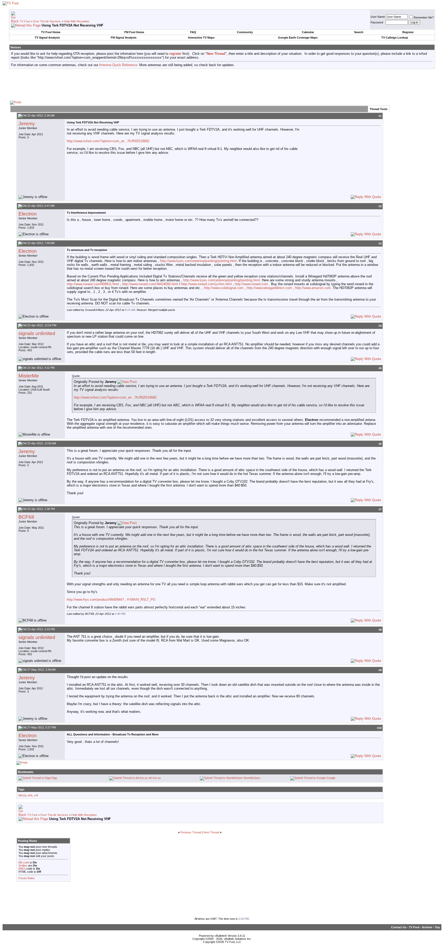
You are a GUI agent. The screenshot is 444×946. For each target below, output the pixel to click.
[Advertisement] (222, 84)
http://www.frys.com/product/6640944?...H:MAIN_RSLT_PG (111, 599)
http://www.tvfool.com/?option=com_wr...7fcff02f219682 (108, 141)
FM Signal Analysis (123, 37)
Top (437, 927)
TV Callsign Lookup (394, 37)
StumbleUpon (252, 777)
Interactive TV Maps (201, 37)
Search (358, 32)
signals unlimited (36, 333)
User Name (378, 16)
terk (30, 795)
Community (245, 32)
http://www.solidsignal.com (224, 288)
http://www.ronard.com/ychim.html (206, 284)
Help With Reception (76, 21)
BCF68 (26, 517)
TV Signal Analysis (47, 37)
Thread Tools (378, 109)
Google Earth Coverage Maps (298, 37)
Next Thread (211, 832)
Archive (427, 927)
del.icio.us (155, 777)
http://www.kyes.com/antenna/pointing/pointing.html (198, 261)
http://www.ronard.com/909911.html (93, 284)
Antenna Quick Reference (118, 65)
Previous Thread (190, 832)
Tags (21, 789)
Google (330, 777)
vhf (36, 795)
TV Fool (25, 21)
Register (408, 32)
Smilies (22, 865)
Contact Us (398, 927)
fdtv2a (22, 795)
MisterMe (28, 376)
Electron (27, 214)
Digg (54, 777)
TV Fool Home (50, 32)
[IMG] (21, 868)
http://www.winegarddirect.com (269, 288)
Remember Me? (424, 17)
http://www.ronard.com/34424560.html (150, 284)
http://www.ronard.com (251, 284)
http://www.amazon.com (313, 288)
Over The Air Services (47, 21)
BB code (23, 862)
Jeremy (26, 123)
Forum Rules (26, 878)
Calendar (308, 32)
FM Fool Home (134, 32)
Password (377, 22)
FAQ (193, 32)
